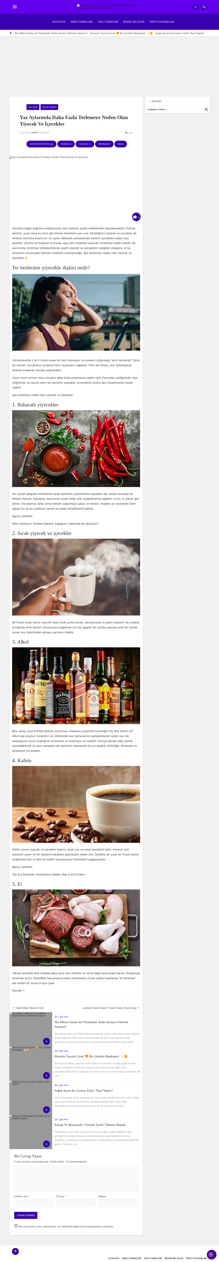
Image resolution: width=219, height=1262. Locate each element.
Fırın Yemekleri (82, 21)
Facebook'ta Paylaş (41, 144)
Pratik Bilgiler (133, 21)
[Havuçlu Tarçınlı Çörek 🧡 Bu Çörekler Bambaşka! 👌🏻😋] (30, 1050)
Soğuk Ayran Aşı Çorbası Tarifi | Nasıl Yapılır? (180, 33)
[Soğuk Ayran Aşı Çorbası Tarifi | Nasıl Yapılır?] (30, 1084)
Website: (102, 1196)
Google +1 (85, 144)
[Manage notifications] (211, 1254)
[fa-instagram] (195, 7)
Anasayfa (59, 21)
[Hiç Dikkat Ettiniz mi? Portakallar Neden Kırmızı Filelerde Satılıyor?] (30, 1015)
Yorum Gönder (25, 1215)
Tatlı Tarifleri (108, 21)
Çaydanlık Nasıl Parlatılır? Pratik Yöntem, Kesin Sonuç (110, 1008)
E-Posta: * (61, 1196)
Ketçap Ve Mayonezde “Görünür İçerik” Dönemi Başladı (90, 1124)
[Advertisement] (109, 62)
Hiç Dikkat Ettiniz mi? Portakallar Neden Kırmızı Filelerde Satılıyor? (51, 33)
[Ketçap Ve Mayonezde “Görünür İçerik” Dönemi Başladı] (30, 1118)
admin (34, 132)
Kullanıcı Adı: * (22, 1196)
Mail (121, 144)
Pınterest (104, 144)
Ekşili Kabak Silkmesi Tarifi (29, 1008)
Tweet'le (66, 144)
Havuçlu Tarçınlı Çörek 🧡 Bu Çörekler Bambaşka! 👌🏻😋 (121, 33)
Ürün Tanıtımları (162, 21)
